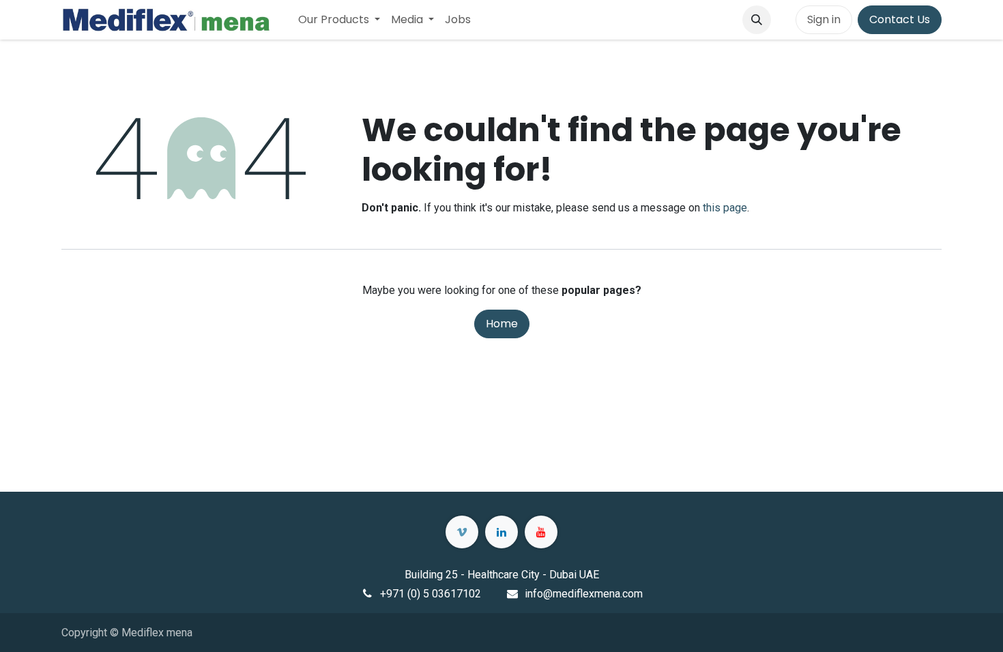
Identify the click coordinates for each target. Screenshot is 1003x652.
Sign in (824, 19)
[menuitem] (339, 19)
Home (502, 323)
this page (725, 207)
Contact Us (899, 19)
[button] (756, 19)
